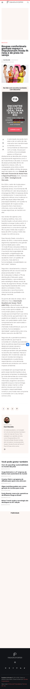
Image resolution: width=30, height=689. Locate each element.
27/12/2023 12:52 (6, 469)
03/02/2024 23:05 (7, 476)
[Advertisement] (15, 24)
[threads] (9, 668)
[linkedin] (20, 668)
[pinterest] (17, 668)
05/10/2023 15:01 (6, 504)
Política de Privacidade (14, 684)
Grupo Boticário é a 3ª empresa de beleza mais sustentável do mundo (14, 473)
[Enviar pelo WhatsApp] (3, 146)
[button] (8, 62)
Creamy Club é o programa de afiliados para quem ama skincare (14, 480)
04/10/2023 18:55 (6, 490)
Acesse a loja (15, 129)
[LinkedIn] (3, 143)
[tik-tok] (24, 668)
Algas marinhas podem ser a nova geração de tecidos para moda (14, 487)
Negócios (4, 42)
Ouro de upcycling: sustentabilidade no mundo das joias (15, 466)
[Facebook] (3, 139)
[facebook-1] (13, 668)
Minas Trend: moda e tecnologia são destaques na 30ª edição (15, 501)
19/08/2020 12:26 (6, 497)
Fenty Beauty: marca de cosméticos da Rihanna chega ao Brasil (15, 494)
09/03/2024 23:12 (7, 483)
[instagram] (4, 449)
